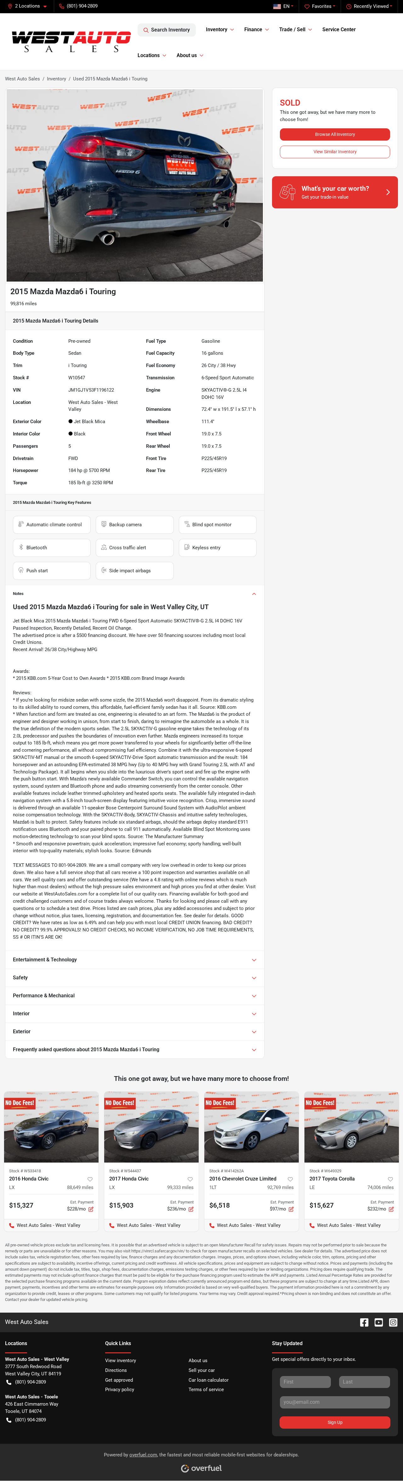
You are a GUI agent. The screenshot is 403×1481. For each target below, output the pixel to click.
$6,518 (219, 1205)
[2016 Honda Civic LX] (51, 1127)
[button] (29, 6)
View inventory (120, 1360)
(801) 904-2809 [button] (82, 6)
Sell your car (202, 1370)
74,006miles (380, 1187)
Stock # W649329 (325, 1171)
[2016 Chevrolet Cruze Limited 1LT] (251, 1127)
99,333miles (180, 1187)
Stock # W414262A (226, 1171)
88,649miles (80, 1187)
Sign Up (335, 1422)
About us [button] (187, 55)
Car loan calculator (209, 1380)
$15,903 (121, 1205)
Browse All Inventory (335, 134)
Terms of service (206, 1389)
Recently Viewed (371, 6)
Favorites (322, 6)
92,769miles (280, 1187)
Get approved (119, 1380)
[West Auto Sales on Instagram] (390, 1322)
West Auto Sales (22, 79)
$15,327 (21, 1205)
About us (198, 1360)
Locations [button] (149, 55)
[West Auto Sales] (71, 42)
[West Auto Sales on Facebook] (362, 1322)
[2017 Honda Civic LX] (151, 1127)
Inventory (56, 79)
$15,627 (321, 1205)
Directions (116, 1370)
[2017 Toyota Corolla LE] (351, 1127)
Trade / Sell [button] (292, 29)
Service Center (339, 29)
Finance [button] (253, 29)
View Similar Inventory (335, 151)
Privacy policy (119, 1389)
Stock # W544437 (125, 1171)
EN (286, 6)
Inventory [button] (216, 29)
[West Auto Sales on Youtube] (376, 1322)
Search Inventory (170, 30)
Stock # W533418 (25, 1171)
